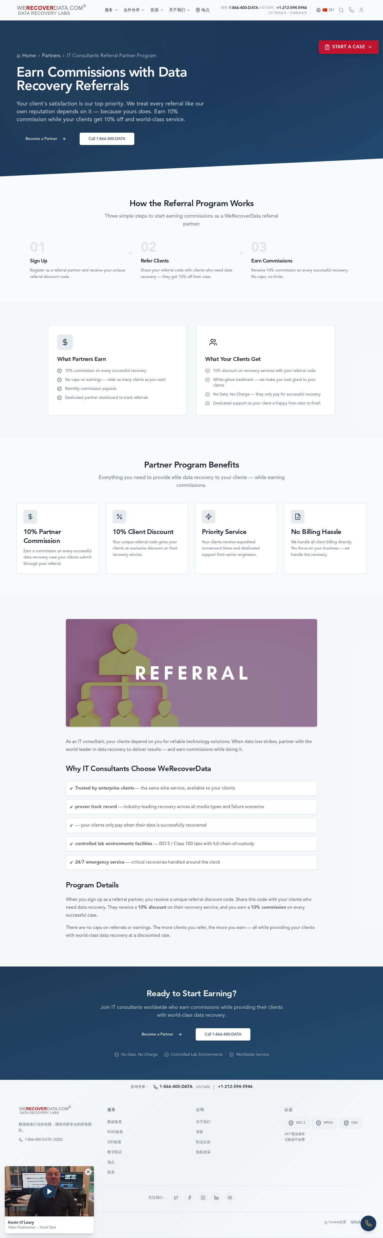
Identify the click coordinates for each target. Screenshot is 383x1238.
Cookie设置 (337, 1222)
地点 (111, 1162)
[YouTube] (230, 1198)
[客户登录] (361, 10)
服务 (109, 10)
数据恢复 (114, 1122)
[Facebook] (189, 1198)
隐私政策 (203, 1152)
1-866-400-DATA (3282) (44, 1140)
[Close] (88, 1171)
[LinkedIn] (216, 1198)
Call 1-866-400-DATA (107, 139)
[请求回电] (351, 10)
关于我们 (177, 10)
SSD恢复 (114, 1142)
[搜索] (341, 10)
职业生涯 (203, 1142)
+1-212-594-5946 (291, 8)
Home (29, 55)
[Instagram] (203, 1198)
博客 (199, 1132)
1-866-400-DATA (243, 8)
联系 (111, 1172)
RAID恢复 (115, 1132)
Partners (51, 55)
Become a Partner (41, 139)
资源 (154, 10)
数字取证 (114, 1152)
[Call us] (368, 1223)
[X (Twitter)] (176, 1198)
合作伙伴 (132, 10)
